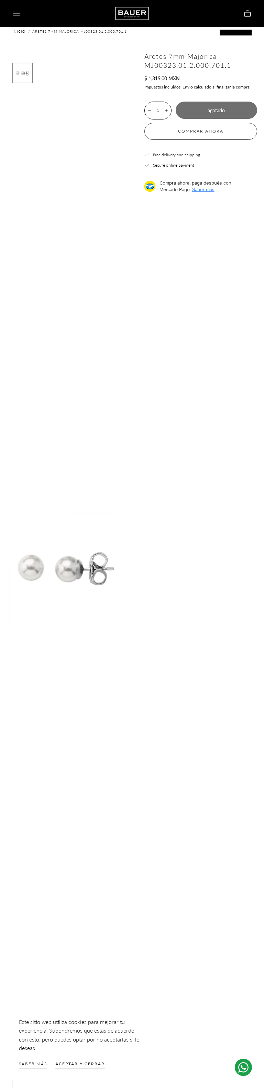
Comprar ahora (200, 131)
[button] (16, 13)
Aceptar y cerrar (80, 1063)
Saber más (33, 1063)
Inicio (18, 31)
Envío (188, 87)
